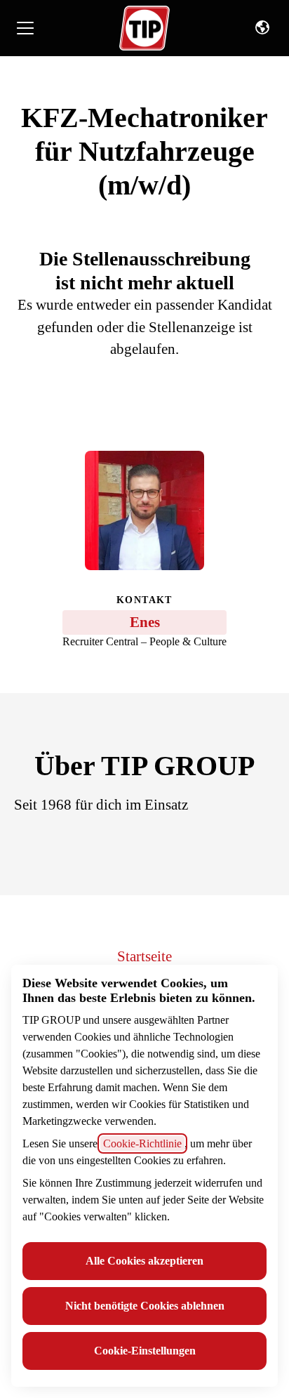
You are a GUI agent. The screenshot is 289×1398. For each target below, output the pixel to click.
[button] (262, 28)
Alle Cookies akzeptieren (144, 1261)
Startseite (144, 956)
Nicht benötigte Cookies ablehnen (144, 1306)
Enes (145, 622)
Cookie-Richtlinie (142, 1143)
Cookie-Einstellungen (145, 1351)
